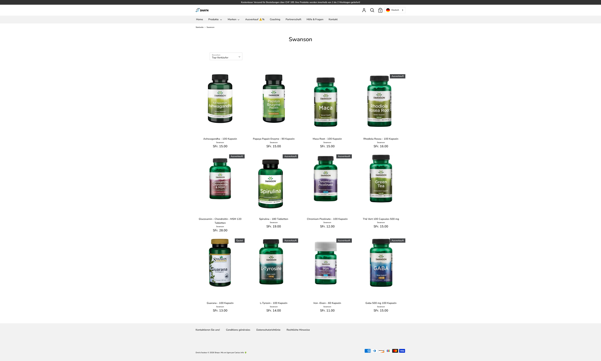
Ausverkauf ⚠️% (255, 19)
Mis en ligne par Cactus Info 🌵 (234, 352)
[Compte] (364, 9)
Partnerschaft (293, 19)
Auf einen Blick (220, 118)
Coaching (275, 19)
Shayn (217, 352)
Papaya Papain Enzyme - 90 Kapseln (274, 139)
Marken (232, 19)
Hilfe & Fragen (315, 19)
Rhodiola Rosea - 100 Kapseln (380, 139)
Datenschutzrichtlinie (268, 330)
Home (199, 19)
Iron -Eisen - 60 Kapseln (327, 303)
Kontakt (333, 19)
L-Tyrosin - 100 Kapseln (273, 303)
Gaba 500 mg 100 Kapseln (380, 303)
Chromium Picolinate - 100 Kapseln (327, 219)
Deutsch (395, 10)
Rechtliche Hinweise (298, 330)
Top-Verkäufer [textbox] (220, 57)
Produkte (213, 19)
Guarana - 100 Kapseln (220, 303)
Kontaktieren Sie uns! (208, 330)
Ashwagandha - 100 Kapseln (220, 139)
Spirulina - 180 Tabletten (273, 219)
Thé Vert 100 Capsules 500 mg (381, 219)
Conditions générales (238, 330)
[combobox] (394, 10)
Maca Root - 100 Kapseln (327, 139)
